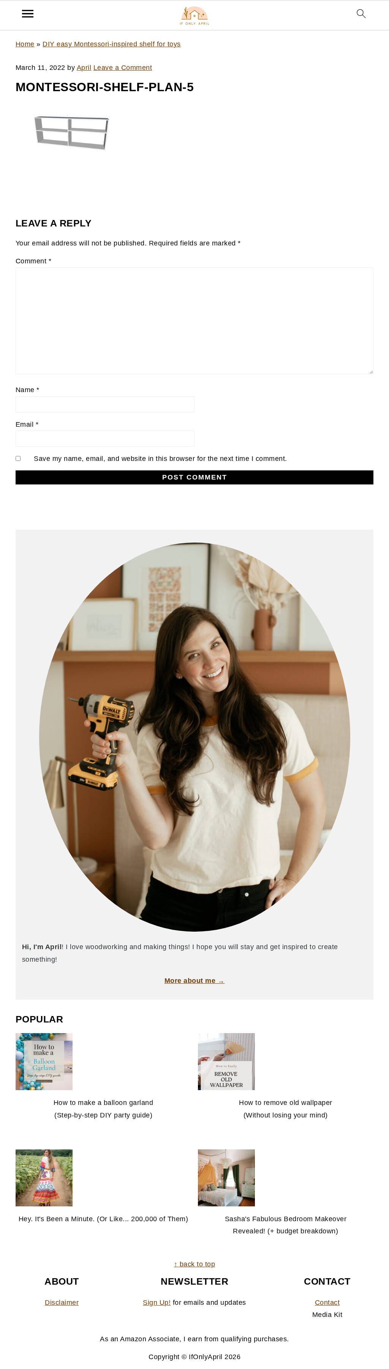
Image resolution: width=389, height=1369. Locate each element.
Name (28, 390)
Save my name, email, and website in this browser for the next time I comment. (160, 458)
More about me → (194, 980)
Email (27, 424)
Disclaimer (62, 1302)
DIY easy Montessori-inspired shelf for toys (112, 44)
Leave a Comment (122, 67)
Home (25, 44)
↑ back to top (194, 1264)
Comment (34, 261)
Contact (327, 1302)
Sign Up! (157, 1302)
